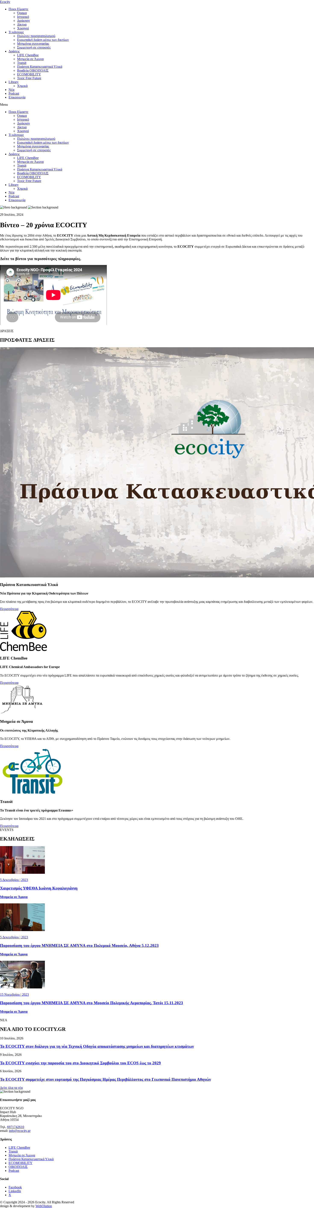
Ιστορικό (23, 17)
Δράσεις (14, 51)
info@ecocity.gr (20, 1131)
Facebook (15, 1187)
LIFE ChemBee (28, 55)
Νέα (11, 89)
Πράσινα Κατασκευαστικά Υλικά (39, 66)
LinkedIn (15, 1191)
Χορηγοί (23, 28)
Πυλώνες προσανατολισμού (36, 36)
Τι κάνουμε (16, 32)
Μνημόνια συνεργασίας (33, 43)
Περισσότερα (9, 609)
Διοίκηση (23, 20)
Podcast (14, 93)
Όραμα (22, 13)
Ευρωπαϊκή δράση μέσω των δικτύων (43, 40)
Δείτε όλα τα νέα (11, 1087)
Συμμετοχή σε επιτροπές (34, 47)
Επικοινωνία (17, 97)
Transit (21, 63)
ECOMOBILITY (29, 74)
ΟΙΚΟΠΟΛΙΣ (18, 1167)
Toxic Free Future (29, 78)
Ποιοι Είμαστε (18, 9)
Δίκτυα (21, 24)
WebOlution (43, 1206)
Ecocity (5, 2)
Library (14, 82)
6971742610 (15, 1127)
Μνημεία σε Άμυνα (30, 59)
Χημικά (22, 86)
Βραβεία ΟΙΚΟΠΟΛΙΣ (32, 70)
